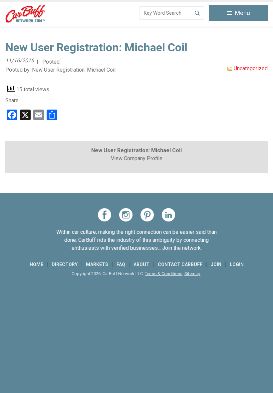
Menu (242, 12)
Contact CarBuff (180, 264)
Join (216, 264)
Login (237, 264)
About (141, 264)
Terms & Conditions (163, 273)
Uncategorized (251, 68)
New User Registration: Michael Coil (74, 70)
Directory (65, 264)
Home (36, 264)
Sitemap (192, 273)
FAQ (121, 264)
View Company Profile (136, 158)
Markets (97, 264)
